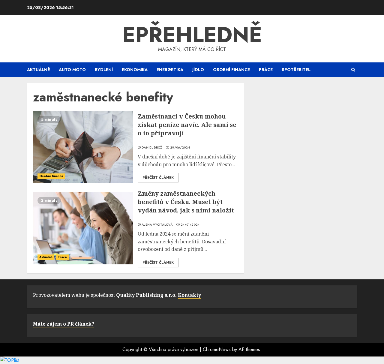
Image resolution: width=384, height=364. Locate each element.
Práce (266, 70)
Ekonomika (135, 70)
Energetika (170, 70)
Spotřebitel (296, 70)
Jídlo (198, 70)
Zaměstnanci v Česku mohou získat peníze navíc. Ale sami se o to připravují (187, 124)
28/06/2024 (180, 148)
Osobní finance (231, 70)
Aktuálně (38, 70)
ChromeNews (217, 349)
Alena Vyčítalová (157, 225)
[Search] (353, 70)
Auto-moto (72, 70)
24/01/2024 (190, 225)
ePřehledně (192, 34)
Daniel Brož (152, 148)
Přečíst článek (158, 177)
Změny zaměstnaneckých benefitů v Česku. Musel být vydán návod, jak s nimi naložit (186, 201)
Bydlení (104, 70)
